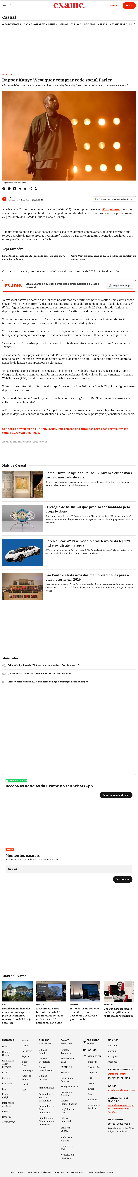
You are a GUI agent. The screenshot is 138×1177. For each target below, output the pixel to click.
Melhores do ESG (67, 1148)
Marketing (27, 1051)
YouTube (112, 1045)
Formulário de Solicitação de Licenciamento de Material (121, 1108)
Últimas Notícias (6, 1054)
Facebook (112, 1061)
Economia (7, 1083)
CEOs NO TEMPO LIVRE (122, 24)
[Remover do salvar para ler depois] (36, 188)
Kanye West (40, 441)
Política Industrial (66, 1120)
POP (24, 1089)
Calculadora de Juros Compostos (46, 1109)
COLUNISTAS (8, 1122)
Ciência (25, 1084)
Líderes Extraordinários (69, 1102)
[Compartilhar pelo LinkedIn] (14, 188)
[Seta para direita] (131, 24)
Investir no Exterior (66, 1094)
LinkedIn (112, 1051)
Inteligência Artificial (8, 1104)
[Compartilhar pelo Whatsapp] (3, 188)
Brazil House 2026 (67, 1060)
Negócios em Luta (67, 1111)
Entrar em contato (117, 1073)
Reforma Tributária (66, 1051)
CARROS (102, 24)
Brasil (5, 1072)
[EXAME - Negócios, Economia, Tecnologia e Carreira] (69, 5)
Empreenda (94, 1099)
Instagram (113, 1056)
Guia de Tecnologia (44, 1060)
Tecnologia (27, 1070)
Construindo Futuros (67, 1080)
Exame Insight (5, 1096)
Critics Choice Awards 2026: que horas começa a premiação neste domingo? (48, 681)
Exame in (92, 1061)
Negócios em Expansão (67, 1156)
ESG (4, 1088)
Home (4, 74)
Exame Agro (25, 1063)
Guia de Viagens (11, 24)
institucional (16, 1173)
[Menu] (4, 5)
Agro (90, 1094)
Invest (5, 1111)
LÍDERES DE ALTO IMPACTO (8, 1064)
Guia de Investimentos (46, 1069)
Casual (9, 17)
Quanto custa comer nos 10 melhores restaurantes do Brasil (40, 673)
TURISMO (76, 24)
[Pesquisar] (11, 5)
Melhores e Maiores (66, 1139)
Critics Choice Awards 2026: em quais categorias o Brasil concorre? (43, 665)
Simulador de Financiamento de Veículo (46, 1121)
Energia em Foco (69, 1086)
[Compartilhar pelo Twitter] (25, 188)
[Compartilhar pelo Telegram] (20, 188)
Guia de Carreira (43, 1077)
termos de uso (32, 1173)
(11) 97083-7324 (121, 1124)
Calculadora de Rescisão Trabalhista (46, 1097)
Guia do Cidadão (43, 1051)
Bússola (65, 1072)
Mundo (25, 1040)
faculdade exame (93, 1042)
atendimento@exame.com (121, 1090)
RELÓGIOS (89, 24)
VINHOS (64, 24)
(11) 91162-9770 (121, 1078)
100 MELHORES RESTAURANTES (40, 24)
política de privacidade (72, 1173)
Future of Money (26, 1077)
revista (92, 1050)
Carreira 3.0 (94, 1067)
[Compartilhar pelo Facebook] (9, 188)
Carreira (6, 1078)
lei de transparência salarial (100, 1173)
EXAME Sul (66, 1067)
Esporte (26, 1056)
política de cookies (50, 1173)
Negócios (6, 1117)
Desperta (92, 1072)
